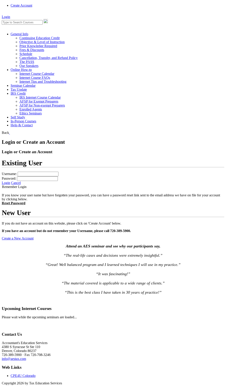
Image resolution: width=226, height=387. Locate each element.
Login (6, 17)
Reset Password (13, 203)
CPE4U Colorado (23, 376)
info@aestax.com (14, 359)
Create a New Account (18, 238)
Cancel (16, 183)
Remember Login (14, 187)
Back (5, 133)
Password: (9, 178)
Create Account (21, 5)
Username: (9, 174)
